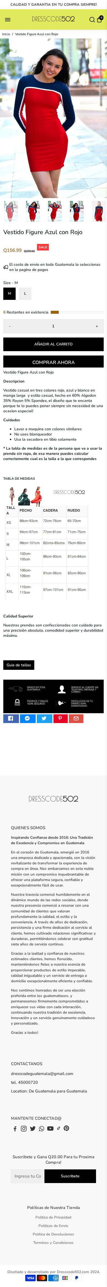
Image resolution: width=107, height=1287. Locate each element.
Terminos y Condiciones (53, 1242)
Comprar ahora (53, 362)
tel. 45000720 (24, 1082)
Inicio (6, 34)
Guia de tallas (19, 665)
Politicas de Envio (53, 1225)
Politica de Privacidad (53, 1217)
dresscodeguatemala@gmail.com (42, 1073)
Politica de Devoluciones (53, 1234)
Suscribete (70, 1176)
